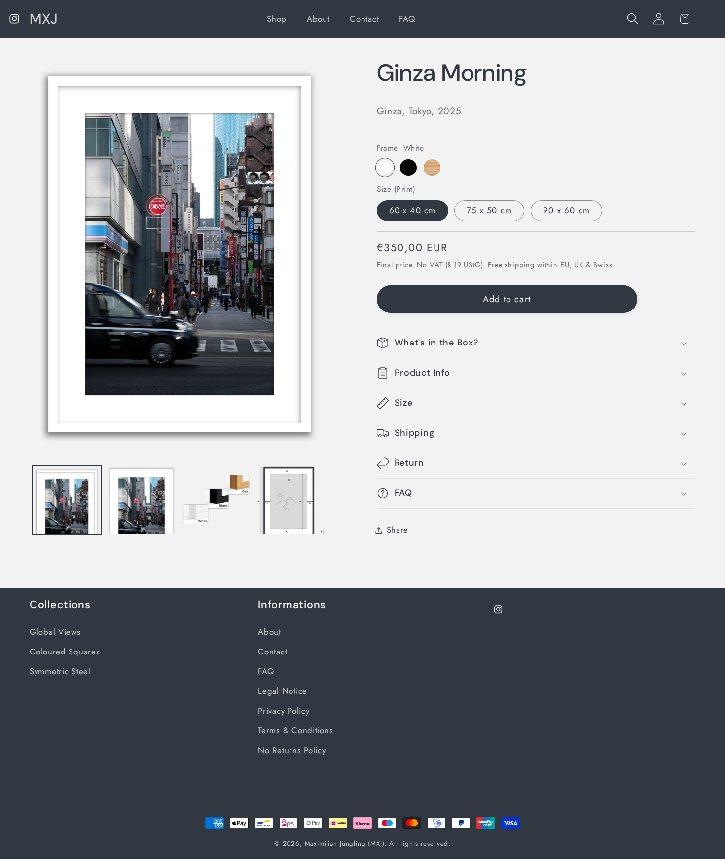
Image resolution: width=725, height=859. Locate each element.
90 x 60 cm (566, 210)
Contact (272, 651)
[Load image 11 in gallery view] (216, 500)
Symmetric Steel (60, 671)
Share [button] (398, 530)
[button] (632, 19)
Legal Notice (282, 691)
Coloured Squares (65, 651)
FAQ (266, 671)
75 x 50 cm (489, 210)
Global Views (55, 632)
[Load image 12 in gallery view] (290, 500)
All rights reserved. (420, 843)
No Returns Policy (292, 750)
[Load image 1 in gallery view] (67, 500)
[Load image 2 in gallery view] (141, 500)
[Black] (408, 167)
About (269, 632)
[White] (385, 167)
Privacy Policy (283, 711)
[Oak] (432, 167)
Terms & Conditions (295, 730)
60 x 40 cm (412, 210)
